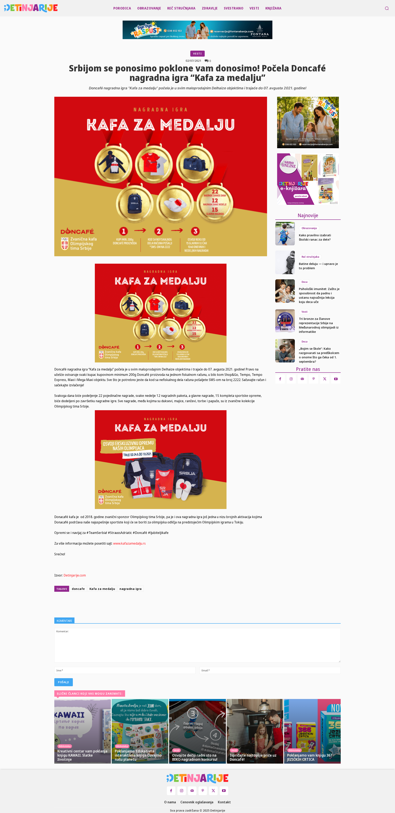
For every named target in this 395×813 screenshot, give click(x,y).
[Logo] (5, 8)
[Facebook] (160, 604)
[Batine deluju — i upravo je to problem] (285, 262)
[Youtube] (335, 379)
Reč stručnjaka (310, 257)
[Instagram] (291, 379)
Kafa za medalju (102, 589)
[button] (387, 8)
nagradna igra (131, 589)
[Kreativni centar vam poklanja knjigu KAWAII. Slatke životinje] (82, 731)
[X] (169, 604)
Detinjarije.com (75, 575)
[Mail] (302, 379)
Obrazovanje (309, 228)
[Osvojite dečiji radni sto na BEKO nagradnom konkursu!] (197, 731)
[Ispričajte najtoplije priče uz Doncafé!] (255, 731)
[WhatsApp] (188, 604)
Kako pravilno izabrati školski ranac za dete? (315, 237)
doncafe (78, 589)
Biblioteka (65, 746)
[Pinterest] (178, 604)
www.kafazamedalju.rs (129, 543)
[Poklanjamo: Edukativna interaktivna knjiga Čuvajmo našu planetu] (140, 731)
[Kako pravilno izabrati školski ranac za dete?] (285, 233)
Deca (304, 282)
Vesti (197, 53)
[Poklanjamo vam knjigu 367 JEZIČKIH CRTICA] (312, 731)
